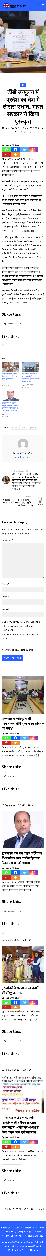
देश (23, 85)
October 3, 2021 (13, 1209)
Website (6, 609)
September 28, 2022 (15, 805)
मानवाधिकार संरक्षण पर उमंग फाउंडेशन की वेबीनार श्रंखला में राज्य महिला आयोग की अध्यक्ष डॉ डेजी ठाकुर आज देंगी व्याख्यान (20, 1124)
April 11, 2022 (12, 939)
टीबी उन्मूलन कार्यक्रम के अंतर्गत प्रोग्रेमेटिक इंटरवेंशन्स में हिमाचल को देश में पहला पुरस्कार (30, 378)
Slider (38, 1231)
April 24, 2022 (12, 1069)
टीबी (24, 427)
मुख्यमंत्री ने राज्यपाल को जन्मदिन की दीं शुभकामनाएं (21, 990)
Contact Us (28, 1227)
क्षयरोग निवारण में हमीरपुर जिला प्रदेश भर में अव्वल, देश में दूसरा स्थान (9, 376)
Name (5, 583)
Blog (17, 1227)
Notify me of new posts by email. (18, 649)
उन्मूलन (15, 427)
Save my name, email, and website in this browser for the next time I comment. (22, 625)
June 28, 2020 (31, 128)
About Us (5, 1227)
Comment (7, 540)
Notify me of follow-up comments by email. (20, 636)
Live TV (10, 1231)
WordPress (33, 1245)
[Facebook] (15, 149)
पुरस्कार (33, 427)
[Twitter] (24, 149)
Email (5, 596)
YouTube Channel (34, 1235)
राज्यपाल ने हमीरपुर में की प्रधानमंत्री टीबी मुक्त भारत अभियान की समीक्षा (23, 723)
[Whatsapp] (6, 149)
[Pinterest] (6, 154)
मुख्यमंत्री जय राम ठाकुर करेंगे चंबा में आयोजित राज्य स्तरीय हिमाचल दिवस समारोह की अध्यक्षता (22, 858)
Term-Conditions (13, 1235)
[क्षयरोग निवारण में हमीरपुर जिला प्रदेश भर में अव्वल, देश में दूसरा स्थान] (10, 367)
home (41, 1227)
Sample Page (24, 1231)
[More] (15, 154)
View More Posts (23, 457)
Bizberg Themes (30, 1250)
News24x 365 (12, 128)
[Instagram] (33, 149)
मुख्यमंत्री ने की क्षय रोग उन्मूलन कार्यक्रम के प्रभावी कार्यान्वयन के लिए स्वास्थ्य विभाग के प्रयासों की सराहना (10, 407)
